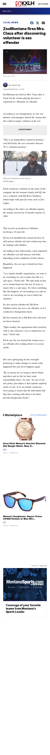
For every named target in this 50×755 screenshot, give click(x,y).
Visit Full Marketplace (38, 415)
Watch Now (42, 4)
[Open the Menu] (4, 4)
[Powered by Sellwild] (43, 566)
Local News (10, 22)
